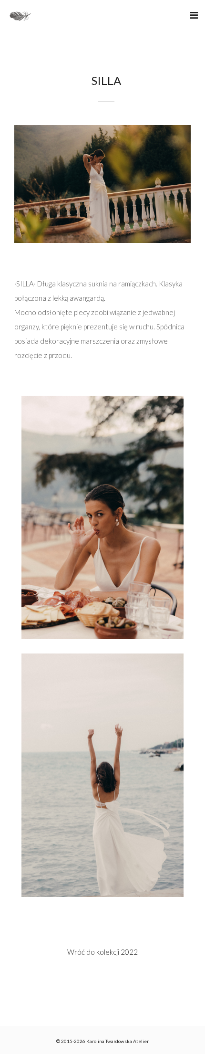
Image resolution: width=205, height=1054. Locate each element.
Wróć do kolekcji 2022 (102, 952)
